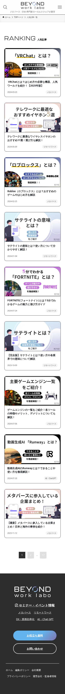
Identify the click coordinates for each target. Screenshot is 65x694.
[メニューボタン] (60, 7)
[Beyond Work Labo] (32, 5)
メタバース (24, 612)
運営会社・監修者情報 (44, 676)
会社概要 (36, 670)
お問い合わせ (35, 648)
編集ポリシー (22, 670)
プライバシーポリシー (19, 676)
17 (43, 555)
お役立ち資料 (35, 635)
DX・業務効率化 (25, 619)
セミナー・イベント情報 (36, 605)
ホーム (9, 670)
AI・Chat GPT (45, 619)
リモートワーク (42, 612)
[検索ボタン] (5, 7)
